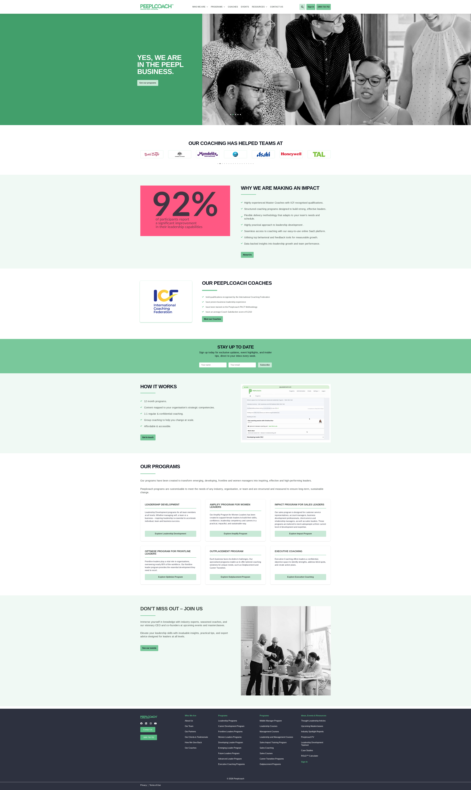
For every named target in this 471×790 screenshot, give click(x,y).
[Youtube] (155, 723)
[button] (302, 7)
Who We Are (198, 7)
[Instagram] (151, 723)
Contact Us (276, 7)
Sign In (304, 762)
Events (245, 7)
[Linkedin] (146, 723)
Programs (216, 7)
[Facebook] (141, 723)
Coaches (233, 7)
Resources (258, 7)
